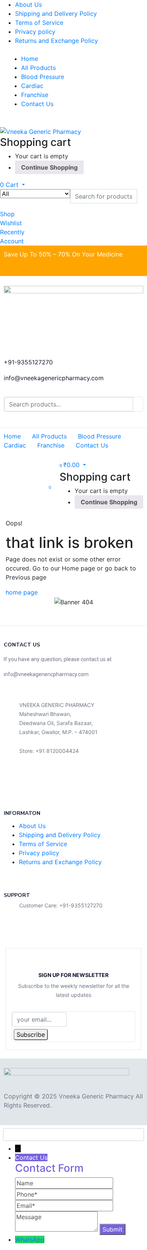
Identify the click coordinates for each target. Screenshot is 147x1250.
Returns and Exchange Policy (56, 40)
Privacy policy (35, 31)
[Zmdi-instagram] (87, 778)
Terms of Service (39, 22)
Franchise (34, 95)
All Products (38, 67)
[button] (12, 184)
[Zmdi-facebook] (13, 778)
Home (29, 58)
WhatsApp (29, 1239)
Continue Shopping (49, 167)
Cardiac (32, 86)
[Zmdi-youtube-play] (63, 778)
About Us (28, 4)
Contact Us (37, 104)
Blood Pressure (42, 76)
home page (22, 592)
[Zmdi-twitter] (38, 778)
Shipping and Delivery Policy (56, 13)
